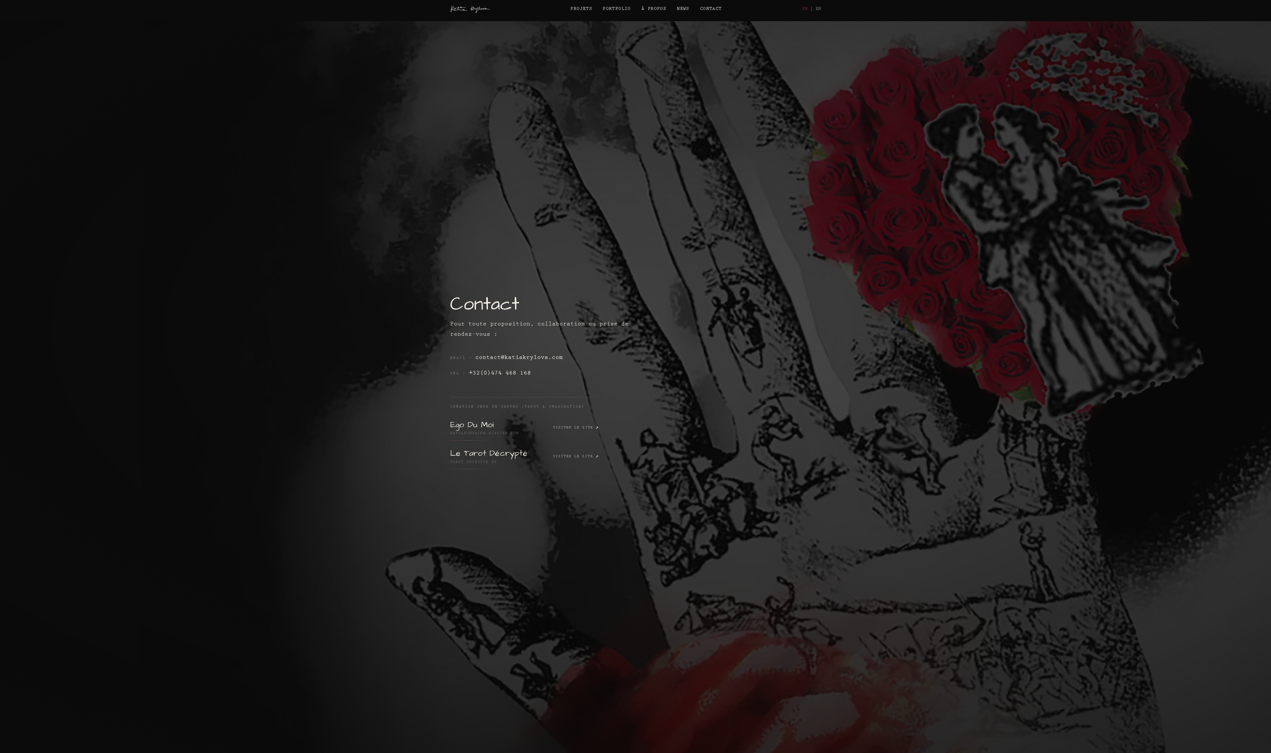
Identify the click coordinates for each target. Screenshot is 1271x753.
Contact (711, 9)
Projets (581, 9)
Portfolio (617, 9)
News (683, 9)
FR (805, 9)
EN (818, 9)
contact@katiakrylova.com (519, 358)
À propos (653, 9)
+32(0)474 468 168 (500, 373)
